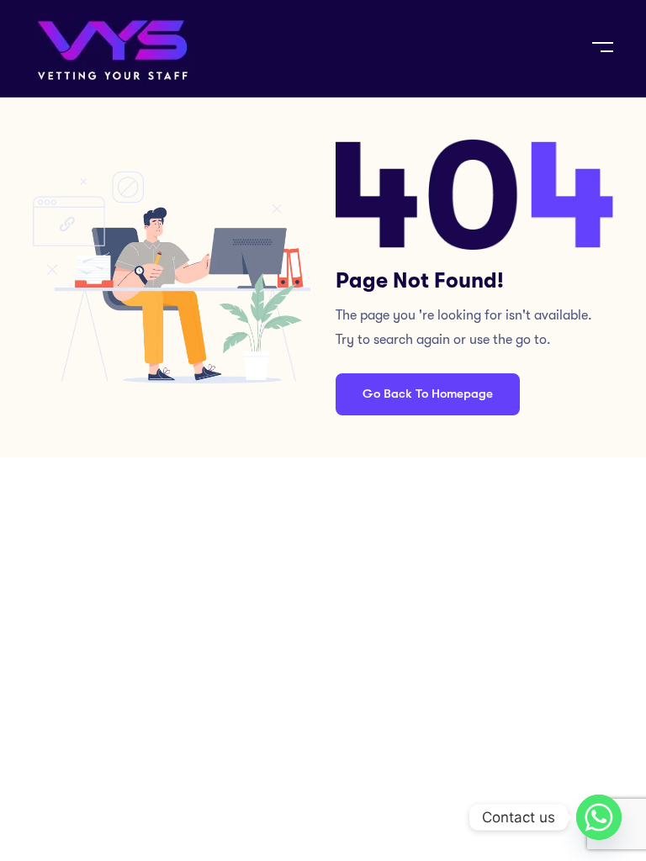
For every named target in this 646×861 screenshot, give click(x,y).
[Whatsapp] (599, 817)
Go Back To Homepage (428, 393)
